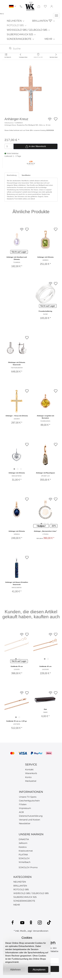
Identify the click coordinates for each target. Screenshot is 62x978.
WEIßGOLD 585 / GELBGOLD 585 (31, 893)
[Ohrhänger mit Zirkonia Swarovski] (17, 348)
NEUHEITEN (14, 20)
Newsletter (24, 823)
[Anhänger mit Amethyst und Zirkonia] (17, 240)
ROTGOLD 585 (15, 25)
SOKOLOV (24, 858)
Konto (28, 777)
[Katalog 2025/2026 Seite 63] (50, 693)
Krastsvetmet (26, 850)
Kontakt (29, 769)
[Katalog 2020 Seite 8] (22, 634)
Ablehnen (15, 969)
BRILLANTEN (40, 20)
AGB (21, 812)
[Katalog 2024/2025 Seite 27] (22, 229)
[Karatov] (31, 162)
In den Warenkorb (37, 146)
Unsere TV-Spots (27, 796)
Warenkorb (31, 773)
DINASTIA (24, 839)
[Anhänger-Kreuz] (31, 90)
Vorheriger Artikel (23, 57)
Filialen (22, 804)
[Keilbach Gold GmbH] (29, 6)
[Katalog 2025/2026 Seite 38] (50, 499)
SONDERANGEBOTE (19, 38)
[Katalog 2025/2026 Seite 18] (50, 120)
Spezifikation (26, 175)
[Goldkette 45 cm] (45, 645)
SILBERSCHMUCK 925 (20, 34)
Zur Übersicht (8, 57)
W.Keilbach (24, 862)
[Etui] (45, 699)
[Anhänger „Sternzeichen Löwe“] (45, 509)
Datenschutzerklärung (31, 816)
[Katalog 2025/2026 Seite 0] (22, 693)
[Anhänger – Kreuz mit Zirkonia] (17, 401)
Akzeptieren (39, 969)
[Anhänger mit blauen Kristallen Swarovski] (17, 568)
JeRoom (23, 843)
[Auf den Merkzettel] (55, 119)
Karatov (23, 847)
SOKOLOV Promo (28, 867)
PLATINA (23, 854)
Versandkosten (40, 931)
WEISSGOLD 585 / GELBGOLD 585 (27, 29)
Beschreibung (12, 175)
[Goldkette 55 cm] (17, 645)
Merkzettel (30, 781)
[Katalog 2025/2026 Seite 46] (50, 283)
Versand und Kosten (29, 819)
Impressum (25, 808)
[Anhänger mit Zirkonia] (45, 240)
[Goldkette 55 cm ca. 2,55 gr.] (17, 703)
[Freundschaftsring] (45, 294)
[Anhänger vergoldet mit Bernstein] (45, 401)
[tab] (14, 469)
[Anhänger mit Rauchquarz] (45, 455)
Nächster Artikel (53, 57)
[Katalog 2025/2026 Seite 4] (50, 634)
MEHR (49, 38)
